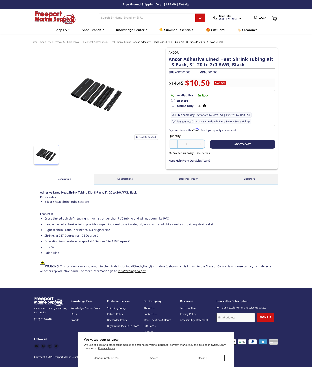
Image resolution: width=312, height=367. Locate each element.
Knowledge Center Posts (85, 308)
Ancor (174, 53)
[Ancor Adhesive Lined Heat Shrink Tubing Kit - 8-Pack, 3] (46, 155)
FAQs (74, 314)
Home (34, 42)
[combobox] (147, 18)
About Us (149, 308)
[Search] (200, 18)
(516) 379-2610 (228, 19)
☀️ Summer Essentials (176, 30)
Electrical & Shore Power (66, 42)
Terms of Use (188, 308)
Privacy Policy (188, 314)
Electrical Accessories (95, 42)
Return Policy (115, 314)
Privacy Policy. (106, 348)
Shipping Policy (116, 308)
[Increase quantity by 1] (200, 144)
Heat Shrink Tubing (120, 42)
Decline (202, 358)
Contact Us (150, 314)
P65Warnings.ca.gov (132, 271)
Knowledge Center (130, 30)
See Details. (190, 153)
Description (64, 179)
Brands (75, 320)
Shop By (61, 30)
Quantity (175, 136)
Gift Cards (150, 326)
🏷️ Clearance (247, 30)
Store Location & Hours (157, 320)
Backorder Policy (188, 179)
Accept (154, 358)
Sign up (265, 317)
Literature (249, 179)
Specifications (125, 179)
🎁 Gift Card (215, 30)
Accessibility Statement (194, 320)
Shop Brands (91, 30)
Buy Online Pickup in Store (123, 326)
